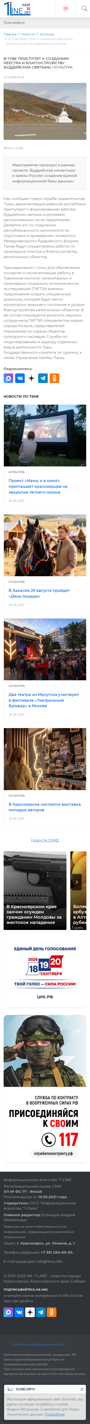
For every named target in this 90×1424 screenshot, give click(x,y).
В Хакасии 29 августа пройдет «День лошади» (39, 593)
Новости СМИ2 (45, 840)
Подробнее (54, 1414)
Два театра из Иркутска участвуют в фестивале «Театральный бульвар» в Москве (44, 700)
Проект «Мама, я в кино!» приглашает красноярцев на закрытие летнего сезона (38, 486)
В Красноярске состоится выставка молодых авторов (45, 807)
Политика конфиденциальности (38, 1344)
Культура (17, 472)
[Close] (81, 1389)
